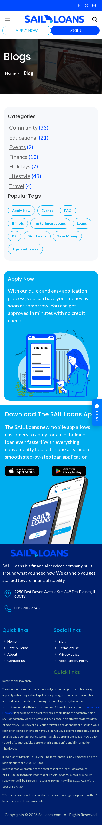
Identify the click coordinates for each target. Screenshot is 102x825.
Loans (82, 223)
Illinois (18, 223)
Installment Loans (50, 223)
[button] (7, 19)
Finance (18, 156)
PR (14, 236)
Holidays (19, 166)
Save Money (67, 236)
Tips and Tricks (25, 249)
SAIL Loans (37, 236)
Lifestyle (19, 176)
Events (17, 147)
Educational (23, 137)
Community (23, 127)
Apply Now (21, 210)
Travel (16, 186)
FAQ (68, 210)
